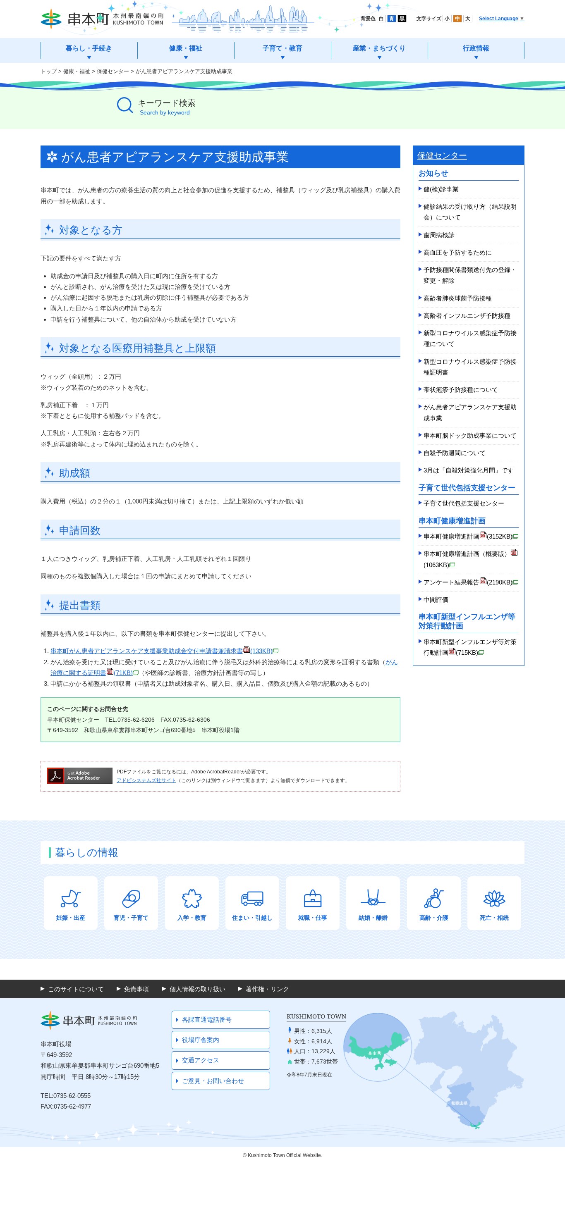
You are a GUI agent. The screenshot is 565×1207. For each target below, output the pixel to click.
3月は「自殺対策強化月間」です (469, 470)
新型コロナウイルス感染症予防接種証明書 (470, 367)
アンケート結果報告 (468, 582)
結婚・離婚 (373, 917)
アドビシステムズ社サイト (146, 780)
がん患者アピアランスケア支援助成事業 (470, 412)
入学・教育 (191, 917)
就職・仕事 (312, 917)
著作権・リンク (267, 988)
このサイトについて (76, 988)
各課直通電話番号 (207, 1019)
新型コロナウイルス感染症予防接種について (470, 338)
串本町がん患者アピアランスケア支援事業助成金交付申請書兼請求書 (161, 650)
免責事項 (136, 988)
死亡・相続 (494, 917)
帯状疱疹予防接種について (461, 389)
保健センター (113, 71)
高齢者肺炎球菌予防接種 (458, 298)
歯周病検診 (439, 235)
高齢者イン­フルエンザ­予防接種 (467, 315)
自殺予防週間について (455, 452)
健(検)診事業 (441, 189)
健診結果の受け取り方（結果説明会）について (470, 212)
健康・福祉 (76, 71)
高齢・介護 (433, 917)
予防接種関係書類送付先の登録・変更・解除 (470, 275)
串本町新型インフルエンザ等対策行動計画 (470, 647)
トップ (49, 71)
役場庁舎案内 (200, 1039)
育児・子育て (131, 917)
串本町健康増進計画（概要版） (467, 559)
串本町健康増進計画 (468, 536)
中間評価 (436, 599)
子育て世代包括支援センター (464, 503)
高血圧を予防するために (458, 252)
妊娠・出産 (70, 917)
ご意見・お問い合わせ (213, 1080)
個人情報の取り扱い (197, 988)
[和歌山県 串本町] (102, 19)
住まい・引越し (252, 917)
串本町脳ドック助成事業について (470, 435)
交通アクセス (200, 1060)
